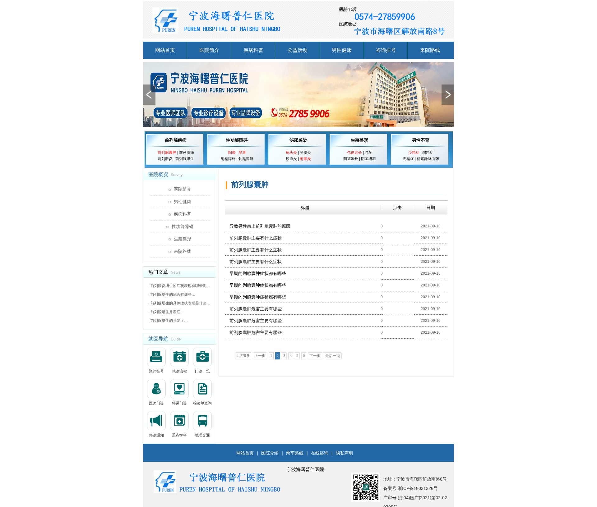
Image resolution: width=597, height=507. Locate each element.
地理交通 (202, 435)
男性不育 (420, 140)
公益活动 (298, 50)
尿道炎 (291, 159)
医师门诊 (156, 403)
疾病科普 (253, 50)
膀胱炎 (305, 152)
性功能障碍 (237, 140)
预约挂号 (156, 371)
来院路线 (430, 50)
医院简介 (209, 50)
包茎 (368, 152)
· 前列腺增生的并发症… (168, 320)
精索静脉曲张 (428, 159)
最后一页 (332, 356)
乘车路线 (294, 452)
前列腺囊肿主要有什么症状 (255, 237)
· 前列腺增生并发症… (166, 312)
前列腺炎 (165, 159)
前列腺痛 (186, 152)
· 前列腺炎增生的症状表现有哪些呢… (179, 286)
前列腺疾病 (176, 140)
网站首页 (165, 50)
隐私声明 (344, 452)
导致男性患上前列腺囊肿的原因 (259, 226)
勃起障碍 (245, 159)
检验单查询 (202, 403)
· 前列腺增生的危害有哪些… (171, 294)
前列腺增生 (184, 159)
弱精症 (427, 152)
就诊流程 (179, 371)
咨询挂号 (386, 50)
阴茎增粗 (368, 159)
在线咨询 (319, 452)
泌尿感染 (298, 140)
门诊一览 (202, 371)
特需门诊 (179, 403)
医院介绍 (270, 452)
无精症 (408, 159)
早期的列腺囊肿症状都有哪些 (257, 273)
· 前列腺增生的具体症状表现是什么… (179, 303)
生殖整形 (359, 140)
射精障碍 (228, 159)
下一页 (315, 356)
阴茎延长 (350, 159)
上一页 (260, 356)
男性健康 (342, 50)
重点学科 (179, 435)
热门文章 (158, 272)
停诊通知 (156, 435)
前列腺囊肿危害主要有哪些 (255, 308)
